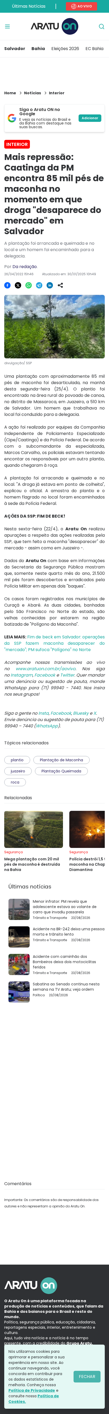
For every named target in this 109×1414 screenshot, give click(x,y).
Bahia (38, 49)
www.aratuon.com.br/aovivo (45, 669)
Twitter (67, 675)
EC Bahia (94, 49)
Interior (57, 93)
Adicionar (90, 118)
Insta (43, 713)
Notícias (32, 93)
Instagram (22, 675)
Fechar (87, 1376)
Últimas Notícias (29, 6)
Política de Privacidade (31, 1390)
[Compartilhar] (60, 285)
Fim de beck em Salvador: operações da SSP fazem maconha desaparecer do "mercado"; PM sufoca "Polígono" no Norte (54, 643)
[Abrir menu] (7, 26)
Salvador (14, 49)
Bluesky (81, 713)
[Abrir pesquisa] (101, 26)
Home (10, 93)
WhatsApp (47, 726)
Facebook (44, 675)
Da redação (24, 267)
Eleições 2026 (65, 49)
